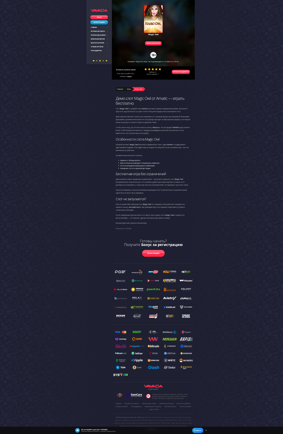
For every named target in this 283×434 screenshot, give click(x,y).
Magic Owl (138, 89)
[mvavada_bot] (106, 60)
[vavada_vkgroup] (100, 60)
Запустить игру (153, 43)
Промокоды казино (98, 35)
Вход (99, 17)
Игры (129, 89)
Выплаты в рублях (97, 43)
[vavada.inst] (96, 60)
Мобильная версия (98, 39)
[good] (156, 69)
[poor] (149, 69)
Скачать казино (185, 406)
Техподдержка (96, 51)
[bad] (145, 69)
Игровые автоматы (98, 31)
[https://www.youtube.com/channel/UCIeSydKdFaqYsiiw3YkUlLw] (93, 60)
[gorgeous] (160, 69)
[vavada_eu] (103, 60)
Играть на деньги (180, 72)
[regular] (153, 69)
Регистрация (99, 22)
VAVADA (146, 111)
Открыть (198, 430)
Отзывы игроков (97, 47)
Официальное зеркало (152, 406)
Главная (94, 27)
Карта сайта (154, 409)
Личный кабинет (170, 406)
